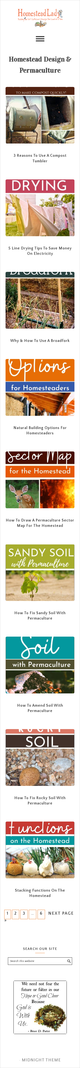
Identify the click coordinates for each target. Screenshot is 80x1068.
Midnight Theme (41, 1060)
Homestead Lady (40, 26)
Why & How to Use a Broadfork (40, 341)
